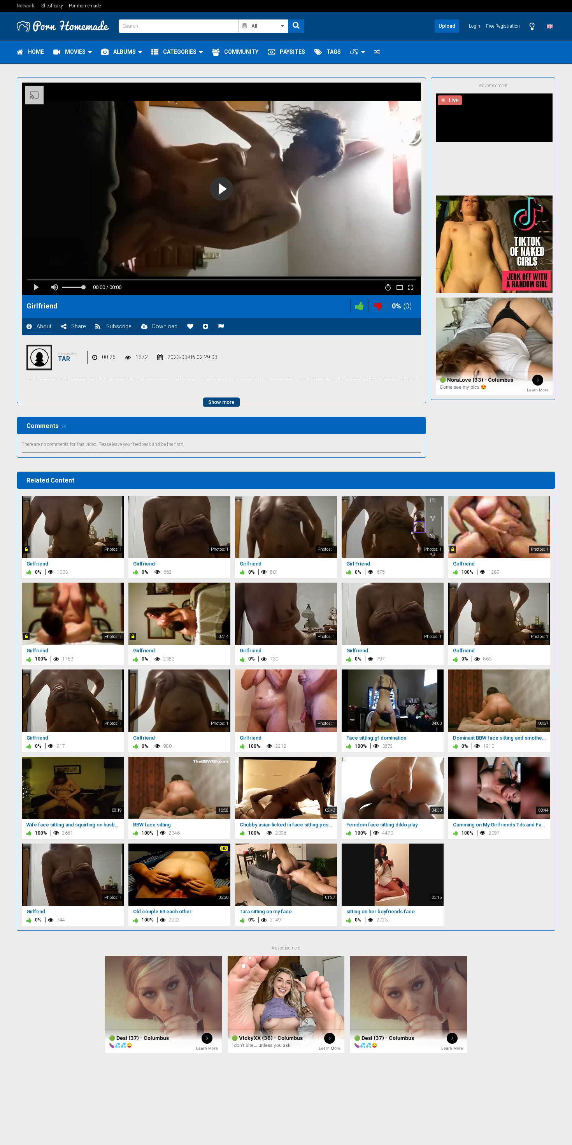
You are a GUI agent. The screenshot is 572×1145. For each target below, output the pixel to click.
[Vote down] (378, 305)
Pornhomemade (85, 6)
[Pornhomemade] (65, 26)
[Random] (377, 52)
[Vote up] (359, 305)
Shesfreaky (52, 6)
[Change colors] (532, 26)
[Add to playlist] (205, 326)
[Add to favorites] (190, 326)
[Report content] (220, 326)
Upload (447, 26)
